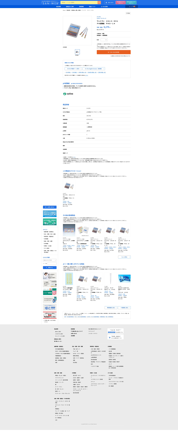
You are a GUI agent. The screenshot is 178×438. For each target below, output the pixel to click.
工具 (56, 420)
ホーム (64, 10)
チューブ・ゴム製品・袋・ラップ (62, 411)
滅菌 (74, 360)
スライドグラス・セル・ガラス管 (116, 381)
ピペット (93, 381)
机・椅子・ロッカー (59, 389)
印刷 (129, 13)
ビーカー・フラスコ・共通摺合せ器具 (116, 378)
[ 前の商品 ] (68, 72)
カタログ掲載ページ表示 (73, 69)
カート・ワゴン (58, 386)
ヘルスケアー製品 (95, 366)
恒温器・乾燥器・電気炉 (114, 361)
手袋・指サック (76, 349)
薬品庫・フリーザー (59, 382)
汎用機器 (110, 346)
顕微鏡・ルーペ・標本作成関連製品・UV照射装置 (116, 367)
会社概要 (73, 335)
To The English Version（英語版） (93, 69)
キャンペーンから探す (60, 336)
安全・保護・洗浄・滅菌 (77, 346)
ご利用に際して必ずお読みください (50, 321)
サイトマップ (91, 331)
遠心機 (110, 351)
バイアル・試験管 (113, 383)
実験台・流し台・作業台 (60, 375)
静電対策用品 (76, 355)
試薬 (65, 316)
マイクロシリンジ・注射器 (97, 379)
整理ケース (57, 391)
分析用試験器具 (112, 375)
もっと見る (124, 257)
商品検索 (58, 6)
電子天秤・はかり (77, 375)
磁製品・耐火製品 (59, 413)
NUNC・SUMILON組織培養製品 (80, 316)
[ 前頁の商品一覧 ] (82, 72)
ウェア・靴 (75, 351)
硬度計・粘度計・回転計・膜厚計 (80, 386)
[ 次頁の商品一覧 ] (102, 72)
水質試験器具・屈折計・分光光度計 (98, 351)
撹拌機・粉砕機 (112, 359)
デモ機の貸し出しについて (77, 331)
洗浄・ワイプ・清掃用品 (78, 358)
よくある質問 (104, 6)
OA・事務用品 (58, 417)
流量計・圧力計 (76, 384)
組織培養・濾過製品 (58, 346)
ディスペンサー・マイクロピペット (98, 376)
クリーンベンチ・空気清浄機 (61, 380)
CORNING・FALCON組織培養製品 (93, 316)
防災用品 (75, 362)
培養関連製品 (102, 316)
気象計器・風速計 (77, 382)
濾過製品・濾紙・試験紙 (76, 10)
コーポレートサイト (93, 333)
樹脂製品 (57, 408)
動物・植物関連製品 (109, 316)
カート (132, 6)
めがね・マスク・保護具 (78, 353)
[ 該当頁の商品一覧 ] (92, 72)
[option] (77, 32)
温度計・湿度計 (76, 380)
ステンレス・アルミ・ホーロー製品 (62, 405)
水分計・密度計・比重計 (78, 377)
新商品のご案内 (70, 6)
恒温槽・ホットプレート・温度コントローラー (116, 356)
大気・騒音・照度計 (95, 349)
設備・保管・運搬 (58, 373)
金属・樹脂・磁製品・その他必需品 (62, 398)
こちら (86, 75)
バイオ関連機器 (112, 349)
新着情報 (81, 6)
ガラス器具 (110, 373)
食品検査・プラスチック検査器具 (98, 361)
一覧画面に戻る (124, 307)
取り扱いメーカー (58, 341)
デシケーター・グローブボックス (62, 393)
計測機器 (74, 373)
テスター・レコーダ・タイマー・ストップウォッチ (80, 389)
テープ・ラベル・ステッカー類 (62, 415)
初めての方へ (111, 2)
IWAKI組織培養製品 (70, 316)
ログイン (120, 2)
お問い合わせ (50, 207)
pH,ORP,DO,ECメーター (96, 355)
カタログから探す (59, 334)
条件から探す (58, 331)
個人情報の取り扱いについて (95, 329)
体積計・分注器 (93, 373)
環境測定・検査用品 (94, 346)
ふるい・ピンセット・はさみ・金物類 (62, 401)
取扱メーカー (92, 6)
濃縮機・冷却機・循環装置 (114, 353)
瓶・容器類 (111, 386)
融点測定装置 (76, 392)
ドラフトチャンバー (59, 377)
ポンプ (110, 364)
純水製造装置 (94, 359)
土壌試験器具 (94, 357)
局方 (92, 364)
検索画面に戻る (111, 307)
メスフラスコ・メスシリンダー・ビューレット (98, 384)
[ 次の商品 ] (74, 72)
